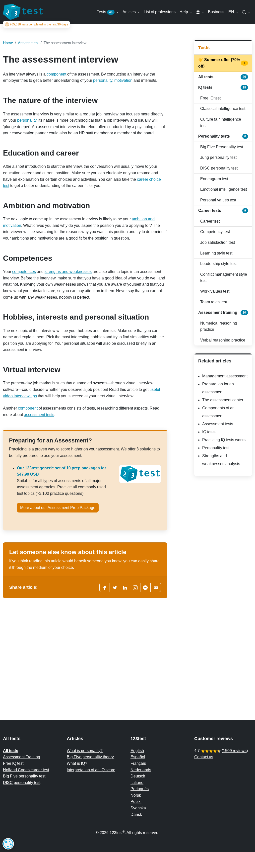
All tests (222, 77)
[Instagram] (135, 587)
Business (216, 12)
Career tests (222, 210)
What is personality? (85, 751)
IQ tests (222, 87)
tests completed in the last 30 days (39, 24)
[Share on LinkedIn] (125, 587)
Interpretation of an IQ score (91, 770)
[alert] (8, 844)
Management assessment (225, 376)
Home (8, 43)
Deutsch (137, 776)
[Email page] (155, 587)
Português (139, 789)
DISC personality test (219, 168)
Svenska (138, 808)
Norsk (135, 795)
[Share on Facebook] (104, 587)
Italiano (136, 782)
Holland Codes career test (26, 770)
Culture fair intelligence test (220, 122)
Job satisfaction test (217, 242)
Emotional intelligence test (223, 189)
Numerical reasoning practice (218, 326)
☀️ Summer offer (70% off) (222, 63)
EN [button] (231, 12)
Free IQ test (210, 98)
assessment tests (39, 415)
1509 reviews (235, 751)
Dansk (136, 814)
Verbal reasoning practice (222, 340)
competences (24, 271)
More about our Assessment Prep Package (57, 508)
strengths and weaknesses (68, 271)
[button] (200, 12)
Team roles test (213, 302)
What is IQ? (77, 763)
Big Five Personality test (221, 147)
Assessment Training (21, 757)
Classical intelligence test (222, 108)
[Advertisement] (85, 645)
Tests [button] (105, 12)
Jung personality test (218, 157)
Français (138, 763)
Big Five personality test (24, 776)
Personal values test (218, 200)
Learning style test (216, 253)
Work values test (214, 291)
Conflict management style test (223, 277)
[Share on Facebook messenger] (145, 587)
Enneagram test (214, 179)
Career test (210, 221)
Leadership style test (218, 263)
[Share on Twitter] (115, 587)
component (56, 74)
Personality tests (222, 136)
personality (102, 80)
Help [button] (184, 12)
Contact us (203, 757)
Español (137, 757)
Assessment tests (217, 424)
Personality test (215, 448)
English (137, 751)
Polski (135, 801)
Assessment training (222, 312)
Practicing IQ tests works (224, 440)
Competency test (215, 232)
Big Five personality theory (90, 757)
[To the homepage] (23, 12)
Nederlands (140, 770)
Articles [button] (130, 12)
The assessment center (222, 400)
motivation (123, 80)
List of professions (160, 12)
